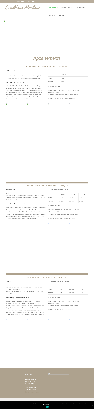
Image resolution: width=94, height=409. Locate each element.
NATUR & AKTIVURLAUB (67, 8)
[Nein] (92, 405)
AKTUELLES (52, 15)
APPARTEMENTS (53, 8)
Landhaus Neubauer (23, 8)
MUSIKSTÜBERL (81, 8)
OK (47, 406)
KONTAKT (61, 15)
